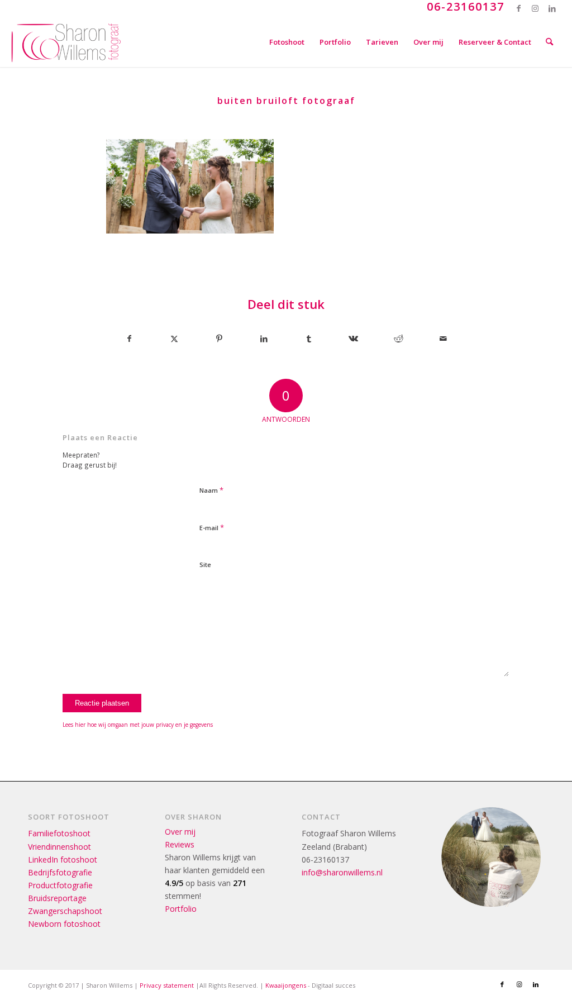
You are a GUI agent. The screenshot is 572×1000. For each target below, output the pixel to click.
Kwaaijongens (285, 985)
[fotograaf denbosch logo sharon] (66, 42)
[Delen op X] (174, 338)
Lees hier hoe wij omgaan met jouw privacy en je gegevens (138, 724)
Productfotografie (60, 885)
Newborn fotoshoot (64, 923)
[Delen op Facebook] (129, 338)
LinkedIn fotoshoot (62, 859)
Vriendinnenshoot (59, 846)
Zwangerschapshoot (65, 911)
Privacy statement (167, 985)
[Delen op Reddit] (398, 338)
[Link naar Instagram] (535, 8)
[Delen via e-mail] (443, 338)
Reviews (179, 844)
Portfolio (181, 908)
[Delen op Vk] (353, 338)
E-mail (211, 527)
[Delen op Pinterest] (219, 338)
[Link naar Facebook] (519, 8)
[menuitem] (287, 42)
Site (205, 564)
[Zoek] (549, 42)
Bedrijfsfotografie (60, 872)
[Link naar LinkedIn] (552, 8)
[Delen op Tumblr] (309, 338)
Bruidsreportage (57, 898)
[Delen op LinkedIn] (264, 338)
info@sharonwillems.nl (342, 872)
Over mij (180, 831)
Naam (211, 490)
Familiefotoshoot (59, 833)
